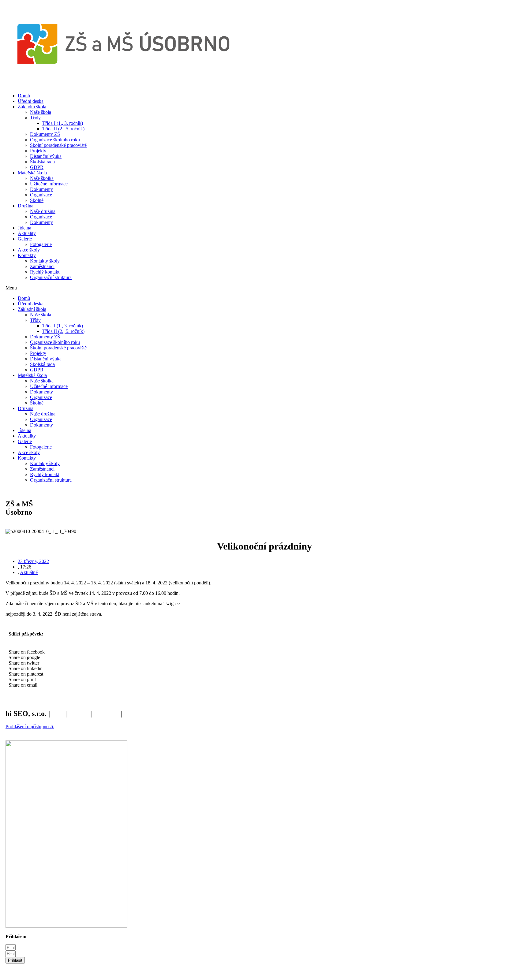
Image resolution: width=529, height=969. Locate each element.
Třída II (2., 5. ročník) (63, 128)
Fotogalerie (41, 244)
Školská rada (42, 161)
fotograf (106, 713)
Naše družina (42, 211)
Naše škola (40, 112)
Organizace (41, 194)
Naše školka (42, 178)
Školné (36, 200)
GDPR (36, 167)
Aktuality (27, 233)
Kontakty (27, 255)
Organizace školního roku (55, 139)
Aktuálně (29, 572)
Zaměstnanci (42, 266)
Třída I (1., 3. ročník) (62, 123)
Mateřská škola (32, 172)
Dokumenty (41, 189)
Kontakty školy (45, 260)
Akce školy (29, 249)
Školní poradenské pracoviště (58, 145)
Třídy (35, 117)
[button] (264, 288)
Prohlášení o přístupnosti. (30, 726)
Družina (25, 205)
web (58, 713)
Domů (24, 95)
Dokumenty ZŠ (45, 134)
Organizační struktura (51, 277)
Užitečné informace (49, 183)
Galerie (25, 238)
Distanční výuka (46, 156)
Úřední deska (30, 101)
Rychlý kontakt (44, 271)
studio (78, 713)
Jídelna (24, 227)
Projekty (38, 150)
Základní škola (32, 106)
